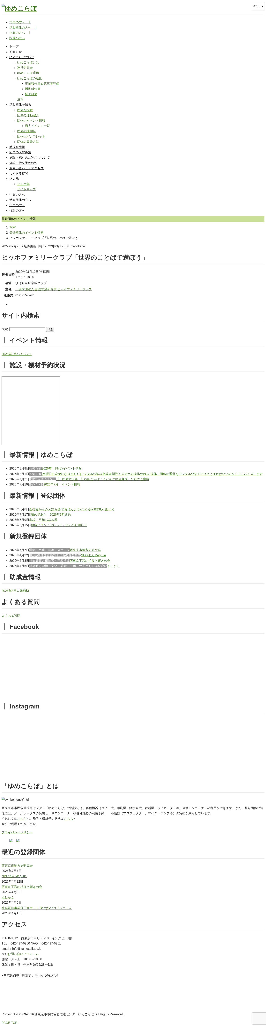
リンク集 (23, 184)
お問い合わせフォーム (23, 954)
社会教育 (37, 555)
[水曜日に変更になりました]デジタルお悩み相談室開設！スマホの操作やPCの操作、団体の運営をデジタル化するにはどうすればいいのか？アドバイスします (152, 474)
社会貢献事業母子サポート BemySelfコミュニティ (37, 908)
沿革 (20, 99)
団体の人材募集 (20, 152)
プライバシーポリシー (17, 832)
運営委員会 (25, 67)
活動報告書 (33, 88)
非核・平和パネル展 (43, 519)
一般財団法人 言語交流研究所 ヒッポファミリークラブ (53, 289)
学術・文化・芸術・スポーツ (49, 550)
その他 (14, 178)
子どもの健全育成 (68, 555)
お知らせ (15, 52)
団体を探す (25, 110)
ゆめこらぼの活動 (29, 78)
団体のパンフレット (31, 136)
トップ (14, 46)
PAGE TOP (9, 1022)
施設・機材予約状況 (23, 163)
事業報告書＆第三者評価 (42, 83)
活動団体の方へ (20, 200)
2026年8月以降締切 (15, 590)
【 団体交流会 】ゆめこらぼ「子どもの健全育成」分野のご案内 (102, 479)
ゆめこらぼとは (28, 62)
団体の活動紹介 (28, 115)
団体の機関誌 (26, 131)
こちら (21, 818)
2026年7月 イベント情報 (61, 484)
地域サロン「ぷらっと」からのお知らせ (59, 525)
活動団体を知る (20, 104)
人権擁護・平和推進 (56, 560)
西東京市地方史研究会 (85, 550)
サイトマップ (26, 189)
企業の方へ (17, 194)
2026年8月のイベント (17, 354)
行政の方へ (17, 210)
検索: (5, 329)
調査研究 (31, 94)
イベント (49, 479)
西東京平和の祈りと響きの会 (90, 560)
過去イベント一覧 (37, 125)
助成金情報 (17, 147)
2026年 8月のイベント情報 (62, 468)
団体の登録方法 (28, 141)
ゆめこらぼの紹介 (21, 57)
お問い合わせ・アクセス (26, 168)
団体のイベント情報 (31, 120)
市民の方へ (17, 205)
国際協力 (49, 555)
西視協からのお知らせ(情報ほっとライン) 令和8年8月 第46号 (72, 509)
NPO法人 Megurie (93, 555)
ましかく (113, 566)
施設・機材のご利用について (29, 157)
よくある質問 (18, 173)
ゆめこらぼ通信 (28, 73)
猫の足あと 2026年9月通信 (51, 514)
